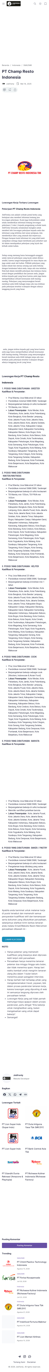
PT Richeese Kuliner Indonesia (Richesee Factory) (35, 1176)
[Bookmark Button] (45, 3)
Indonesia (20, 1287)
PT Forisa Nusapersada (28, 1277)
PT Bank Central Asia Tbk (35, 1150)
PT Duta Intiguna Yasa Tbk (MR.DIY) (34, 1126)
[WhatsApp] (15, 1094)
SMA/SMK (21, 1258)
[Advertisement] (24, 35)
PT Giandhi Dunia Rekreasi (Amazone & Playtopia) (12, 1176)
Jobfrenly (20, 1367)
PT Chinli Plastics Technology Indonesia (32, 1263)
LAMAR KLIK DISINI (13, 939)
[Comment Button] (4, 89)
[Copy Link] (25, 1094)
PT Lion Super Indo (11, 1148)
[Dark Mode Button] (40, 3)
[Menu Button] (3, 3)
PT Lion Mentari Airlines (29, 1336)
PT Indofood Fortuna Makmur (31, 1322)
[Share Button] (15, 89)
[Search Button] (35, 3)
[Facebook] (4, 1094)
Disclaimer (31, 1362)
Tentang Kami (19, 1362)
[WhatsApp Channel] (29, 1356)
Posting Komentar (24, 1245)
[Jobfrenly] (14, 3)
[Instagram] (24, 1356)
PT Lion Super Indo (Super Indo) (11, 1126)
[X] (9, 1094)
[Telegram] (20, 1094)
